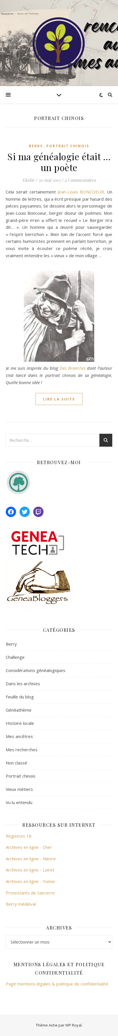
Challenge (15, 657)
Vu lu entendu (19, 802)
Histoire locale (20, 723)
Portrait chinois (67, 146)
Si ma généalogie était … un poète (59, 161)
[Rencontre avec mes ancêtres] (59, 43)
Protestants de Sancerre (30, 893)
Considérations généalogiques (35, 670)
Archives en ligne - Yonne (30, 881)
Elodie (28, 180)
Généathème (19, 710)
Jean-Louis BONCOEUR (81, 192)
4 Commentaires (80, 180)
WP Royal (73, 1025)
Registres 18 (19, 836)
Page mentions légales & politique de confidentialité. (57, 984)
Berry (36, 146)
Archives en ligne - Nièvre (31, 858)
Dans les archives (23, 683)
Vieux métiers (19, 789)
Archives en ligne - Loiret (30, 870)
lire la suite (59, 399)
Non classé (16, 763)
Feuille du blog (20, 697)
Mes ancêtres (19, 736)
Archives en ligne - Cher (29, 847)
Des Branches (73, 368)
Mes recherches (22, 749)
